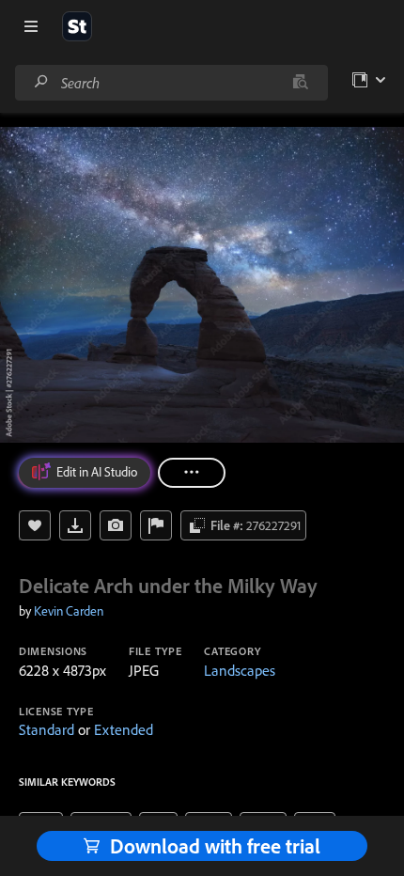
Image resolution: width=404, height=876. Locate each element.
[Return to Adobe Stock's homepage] (77, 26)
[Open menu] (31, 26)
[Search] (41, 82)
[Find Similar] (116, 525)
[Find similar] (300, 82)
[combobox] (171, 82)
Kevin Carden (68, 610)
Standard (46, 729)
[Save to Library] (35, 525)
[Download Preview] (75, 525)
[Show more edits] (191, 473)
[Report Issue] (156, 525)
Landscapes (239, 670)
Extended (123, 729)
